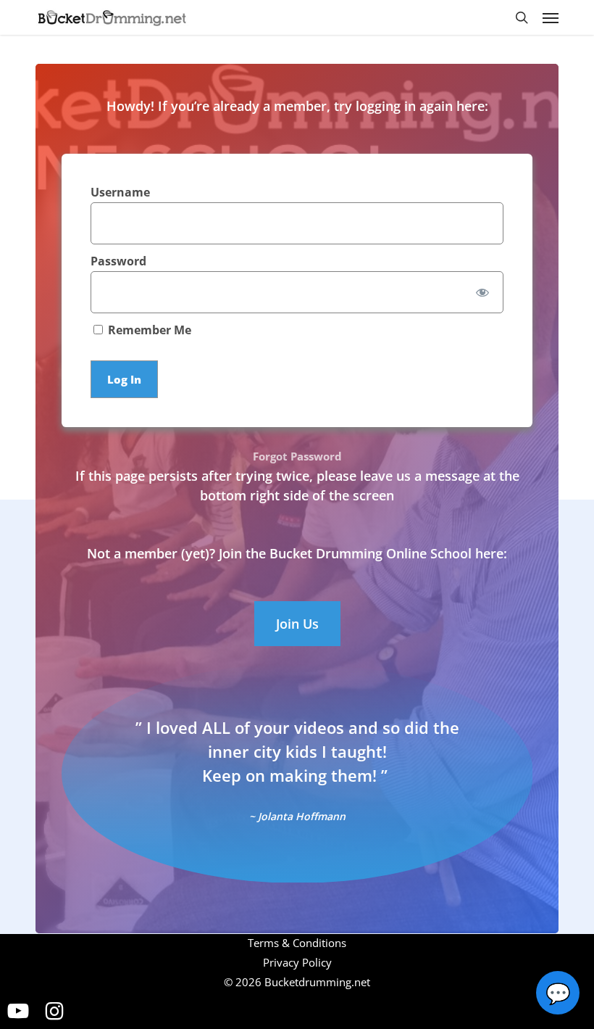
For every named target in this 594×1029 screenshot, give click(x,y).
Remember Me (148, 330)
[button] (551, 17)
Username (120, 192)
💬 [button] (558, 993)
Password (118, 261)
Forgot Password (297, 456)
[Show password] (482, 292)
